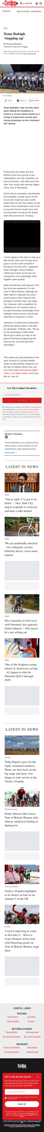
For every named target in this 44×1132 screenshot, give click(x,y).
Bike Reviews (32, 1047)
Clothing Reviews (32, 1052)
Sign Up (22, 1104)
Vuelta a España (13, 1021)
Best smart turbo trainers (11, 1037)
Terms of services (31, 407)
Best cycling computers (32, 1037)
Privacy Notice (33, 409)
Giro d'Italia (31, 1017)
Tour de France (12, 1017)
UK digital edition (19, 373)
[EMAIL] (7, 437)
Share (10, 100)
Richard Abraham (14, 44)
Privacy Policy (30, 1113)
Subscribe (28, 3)
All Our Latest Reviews (12, 1047)
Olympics (31, 1021)
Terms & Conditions (20, 1115)
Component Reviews (11, 1052)
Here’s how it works (29, 53)
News (6, 28)
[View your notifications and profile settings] (17, 3)
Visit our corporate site (30, 1122)
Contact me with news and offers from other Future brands (22, 1097)
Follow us (23, 100)
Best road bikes (11, 1032)
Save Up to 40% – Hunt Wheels (29, 11)
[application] (22, 233)
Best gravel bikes (32, 1032)
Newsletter (35, 100)
